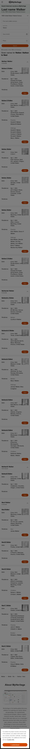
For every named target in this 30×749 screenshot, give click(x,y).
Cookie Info (10, 740)
